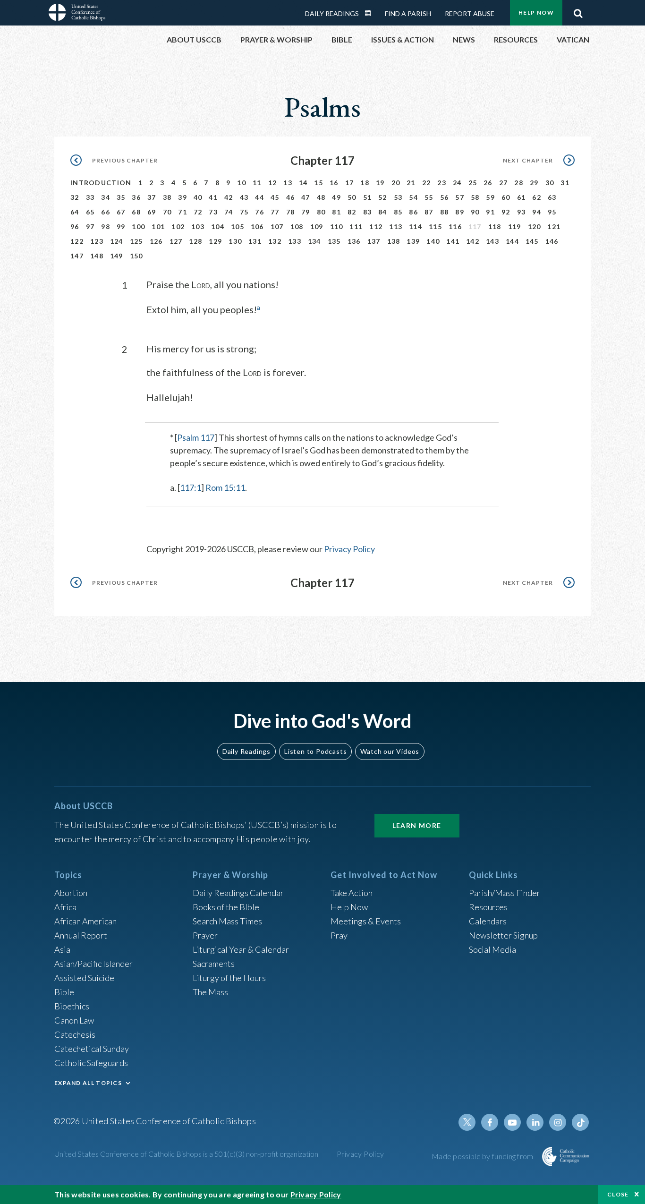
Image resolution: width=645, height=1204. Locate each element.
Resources (488, 907)
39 (182, 197)
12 (272, 183)
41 (213, 197)
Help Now (536, 12)
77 (275, 212)
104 (217, 226)
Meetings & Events (366, 921)
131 (255, 241)
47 (305, 197)
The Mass (210, 992)
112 (375, 226)
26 (488, 183)
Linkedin (534, 1122)
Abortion (70, 893)
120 (534, 226)
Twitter (466, 1122)
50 (352, 197)
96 (74, 226)
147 (77, 256)
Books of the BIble (226, 907)
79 (305, 212)
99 (121, 226)
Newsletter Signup (503, 935)
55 (428, 197)
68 (136, 212)
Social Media (492, 949)
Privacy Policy (349, 549)
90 (475, 212)
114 (415, 226)
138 (393, 241)
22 (426, 183)
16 (334, 183)
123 (96, 241)
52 (382, 197)
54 (413, 197)
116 (455, 226)
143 (492, 241)
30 (549, 183)
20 (395, 183)
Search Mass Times (227, 921)
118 (494, 226)
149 (116, 256)
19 (380, 183)
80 (321, 212)
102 (178, 226)
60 (505, 197)
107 (277, 226)
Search (578, 11)
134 (314, 241)
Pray (339, 935)
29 (534, 183)
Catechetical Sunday (91, 1048)
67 (121, 212)
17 (349, 183)
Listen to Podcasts (315, 751)
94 (536, 212)
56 (444, 197)
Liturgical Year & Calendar (241, 949)
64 (74, 212)
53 (398, 197)
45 (275, 197)
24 (457, 183)
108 (297, 226)
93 (521, 212)
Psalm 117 (195, 437)
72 (198, 212)
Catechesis (74, 1034)
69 (151, 212)
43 (244, 197)
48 (321, 197)
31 (564, 183)
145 (532, 241)
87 (428, 212)
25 (472, 183)
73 (213, 212)
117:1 (190, 487)
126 (156, 241)
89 (459, 212)
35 (121, 197)
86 (413, 212)
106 (257, 226)
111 (356, 226)
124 (116, 241)
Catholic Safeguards (91, 1063)
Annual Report (80, 935)
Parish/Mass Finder (504, 893)
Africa (65, 907)
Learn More (416, 825)
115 (435, 226)
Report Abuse (469, 13)
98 (105, 226)
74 (228, 212)
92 (505, 212)
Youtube (512, 1122)
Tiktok (580, 1122)
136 (354, 241)
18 (364, 183)
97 (90, 226)
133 (294, 241)
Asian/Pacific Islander (93, 963)
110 (336, 226)
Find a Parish (408, 13)
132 (274, 241)
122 (77, 241)
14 (303, 183)
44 (259, 197)
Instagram (557, 1122)
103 (197, 226)
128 (195, 241)
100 (138, 226)
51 (367, 197)
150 (136, 256)
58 (475, 197)
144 (512, 241)
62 (536, 197)
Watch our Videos (389, 751)
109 (316, 226)
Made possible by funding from (483, 1156)
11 (257, 183)
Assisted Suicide (84, 978)
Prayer (205, 935)
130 (235, 241)
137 (374, 241)
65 (90, 212)
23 (441, 183)
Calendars (488, 921)
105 (237, 226)
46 (290, 197)
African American (85, 921)
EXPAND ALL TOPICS (88, 1082)
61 (521, 197)
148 (96, 256)
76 (259, 212)
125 (136, 241)
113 (395, 226)
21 (411, 183)
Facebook (489, 1122)
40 (198, 197)
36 (136, 197)
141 (452, 241)
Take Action (352, 893)
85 (398, 212)
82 (352, 212)
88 (444, 212)
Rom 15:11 (225, 487)
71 (182, 212)
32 (74, 197)
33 (90, 197)
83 (367, 212)
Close (618, 1194)
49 (336, 197)
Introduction (101, 183)
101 (158, 226)
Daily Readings (332, 13)
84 (382, 212)
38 (167, 197)
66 (105, 212)
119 (514, 226)
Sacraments (214, 963)
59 (490, 197)
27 (503, 183)
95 (552, 212)
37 (151, 197)
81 (336, 212)
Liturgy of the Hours (229, 978)
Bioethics (71, 1006)
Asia (62, 949)
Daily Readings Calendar (371, 13)
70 (167, 212)
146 (552, 241)
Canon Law (74, 1020)
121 (553, 226)
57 (459, 197)
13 (287, 183)
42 (228, 197)
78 (290, 212)
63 (552, 197)
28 (518, 183)
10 (241, 183)
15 (318, 183)
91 (490, 212)
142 (472, 241)
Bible (64, 992)
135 (334, 241)
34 (105, 197)
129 (215, 241)
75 (244, 212)
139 (413, 241)
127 (176, 241)
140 (433, 241)
